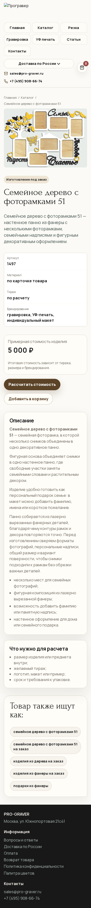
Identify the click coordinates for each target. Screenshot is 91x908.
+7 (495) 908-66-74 (26, 81)
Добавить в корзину (28, 398)
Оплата (11, 853)
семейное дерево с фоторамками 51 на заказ (45, 746)
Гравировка (17, 39)
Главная (17, 27)
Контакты (17, 51)
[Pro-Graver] (45, 11)
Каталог (45, 27)
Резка (73, 27)
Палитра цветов (19, 873)
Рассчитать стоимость (32, 384)
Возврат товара (19, 859)
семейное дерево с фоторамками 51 (45, 731)
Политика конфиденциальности (34, 866)
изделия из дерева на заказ (38, 761)
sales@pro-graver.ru (26, 73)
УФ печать (45, 39)
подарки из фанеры (30, 785)
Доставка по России (37, 63)
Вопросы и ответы (21, 840)
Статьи (74, 39)
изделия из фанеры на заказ (38, 773)
